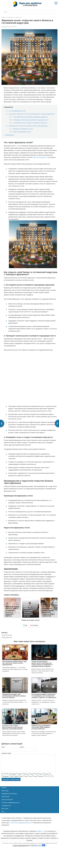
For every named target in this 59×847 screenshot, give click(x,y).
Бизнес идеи (5, 790)
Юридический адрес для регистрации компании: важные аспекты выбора (14, 696)
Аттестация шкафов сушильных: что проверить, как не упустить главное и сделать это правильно (43, 696)
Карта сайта (5, 808)
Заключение (10, 135)
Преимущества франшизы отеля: (23, 129)
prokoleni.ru (43, 846)
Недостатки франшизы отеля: (22, 131)
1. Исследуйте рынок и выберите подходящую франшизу (30, 117)
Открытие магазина (7, 799)
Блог (3, 811)
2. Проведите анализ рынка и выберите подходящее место (31, 120)
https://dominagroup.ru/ (40, 157)
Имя (3, 747)
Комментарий (6, 753)
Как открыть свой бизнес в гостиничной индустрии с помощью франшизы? (31, 114)
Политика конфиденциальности (11, 802)
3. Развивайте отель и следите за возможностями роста (30, 123)
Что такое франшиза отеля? (17, 111)
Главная (4, 787)
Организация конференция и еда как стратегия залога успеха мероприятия (14, 663)
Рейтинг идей (5, 796)
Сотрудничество (6, 805)
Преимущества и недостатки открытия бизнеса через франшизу (28, 126)
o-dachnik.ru (34, 846)
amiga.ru (39, 831)
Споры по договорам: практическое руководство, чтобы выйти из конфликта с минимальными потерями (42, 664)
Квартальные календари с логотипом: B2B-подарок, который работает (41, 727)
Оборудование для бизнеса (9, 793)
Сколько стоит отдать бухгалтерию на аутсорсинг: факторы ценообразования (12, 727)
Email (22, 747)
